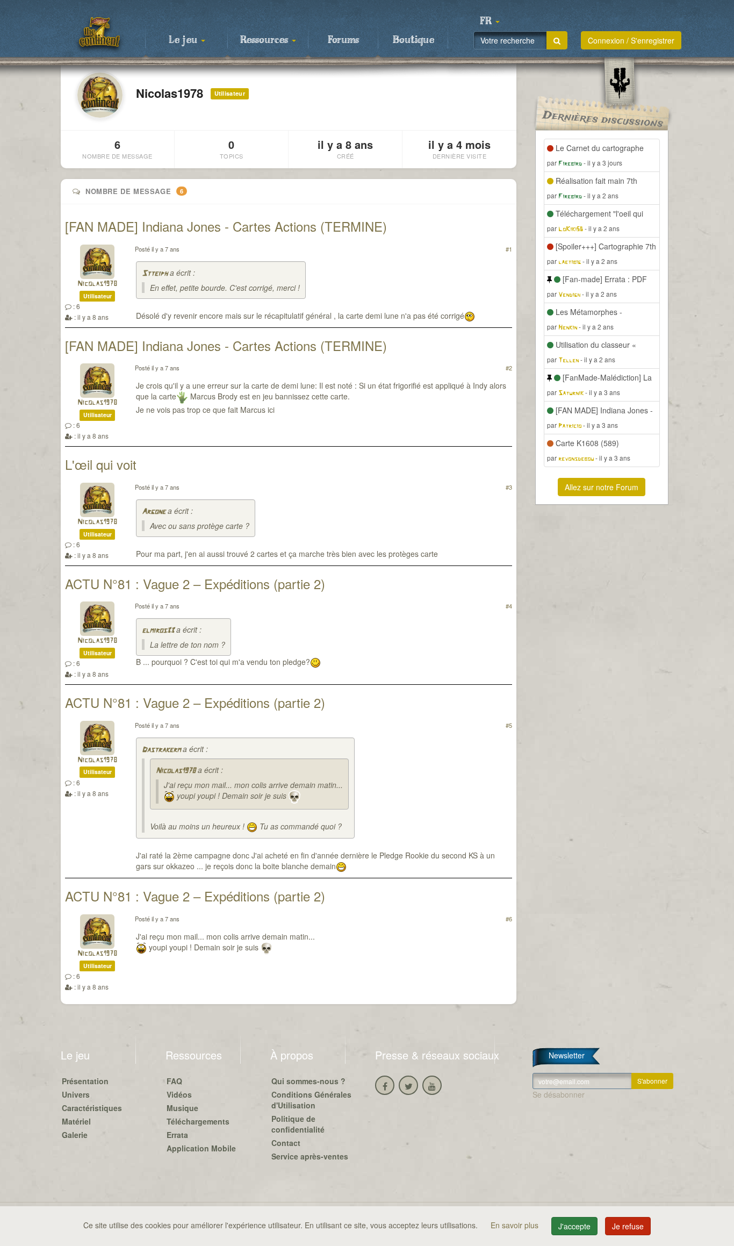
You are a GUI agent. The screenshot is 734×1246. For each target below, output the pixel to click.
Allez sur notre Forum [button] (601, 487)
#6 (509, 918)
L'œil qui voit (100, 464)
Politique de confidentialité (298, 1124)
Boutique (413, 40)
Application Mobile (201, 1148)
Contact (285, 1142)
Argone (153, 512)
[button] (489, 21)
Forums (343, 40)
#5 (509, 725)
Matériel (76, 1121)
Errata (177, 1134)
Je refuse (628, 1226)
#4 (509, 605)
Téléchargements (198, 1121)
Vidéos (179, 1094)
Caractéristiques (92, 1107)
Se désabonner (558, 1094)
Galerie (75, 1134)
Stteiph (155, 274)
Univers (76, 1094)
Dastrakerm (161, 750)
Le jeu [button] (184, 40)
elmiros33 (158, 631)
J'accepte (574, 1226)
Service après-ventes (309, 1156)
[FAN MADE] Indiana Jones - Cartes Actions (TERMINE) (226, 226)
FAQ (174, 1081)
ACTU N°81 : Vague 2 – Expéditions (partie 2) (195, 583)
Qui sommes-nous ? (308, 1081)
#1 (509, 249)
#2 (509, 367)
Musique (182, 1107)
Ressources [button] (265, 40)
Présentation (85, 1081)
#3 (509, 487)
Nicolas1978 (97, 284)
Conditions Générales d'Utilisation (311, 1100)
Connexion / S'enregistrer (631, 40)
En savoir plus (516, 1225)
